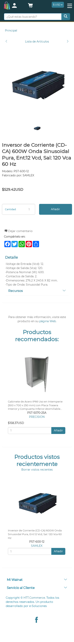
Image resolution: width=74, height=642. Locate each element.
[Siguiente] (67, 41)
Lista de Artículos (37, 41)
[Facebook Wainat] (36, 620)
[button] (30, 6)
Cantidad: (10, 209)
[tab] (37, 291)
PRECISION (37, 417)
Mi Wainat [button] (15, 580)
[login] (17, 6)
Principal (11, 30)
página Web (47, 321)
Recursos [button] (15, 291)
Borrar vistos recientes (37, 469)
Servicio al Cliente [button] (21, 588)
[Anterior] (6, 41)
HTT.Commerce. (34, 597)
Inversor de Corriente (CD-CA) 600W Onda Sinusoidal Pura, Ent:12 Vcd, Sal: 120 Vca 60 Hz (35, 534)
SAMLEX (36, 546)
